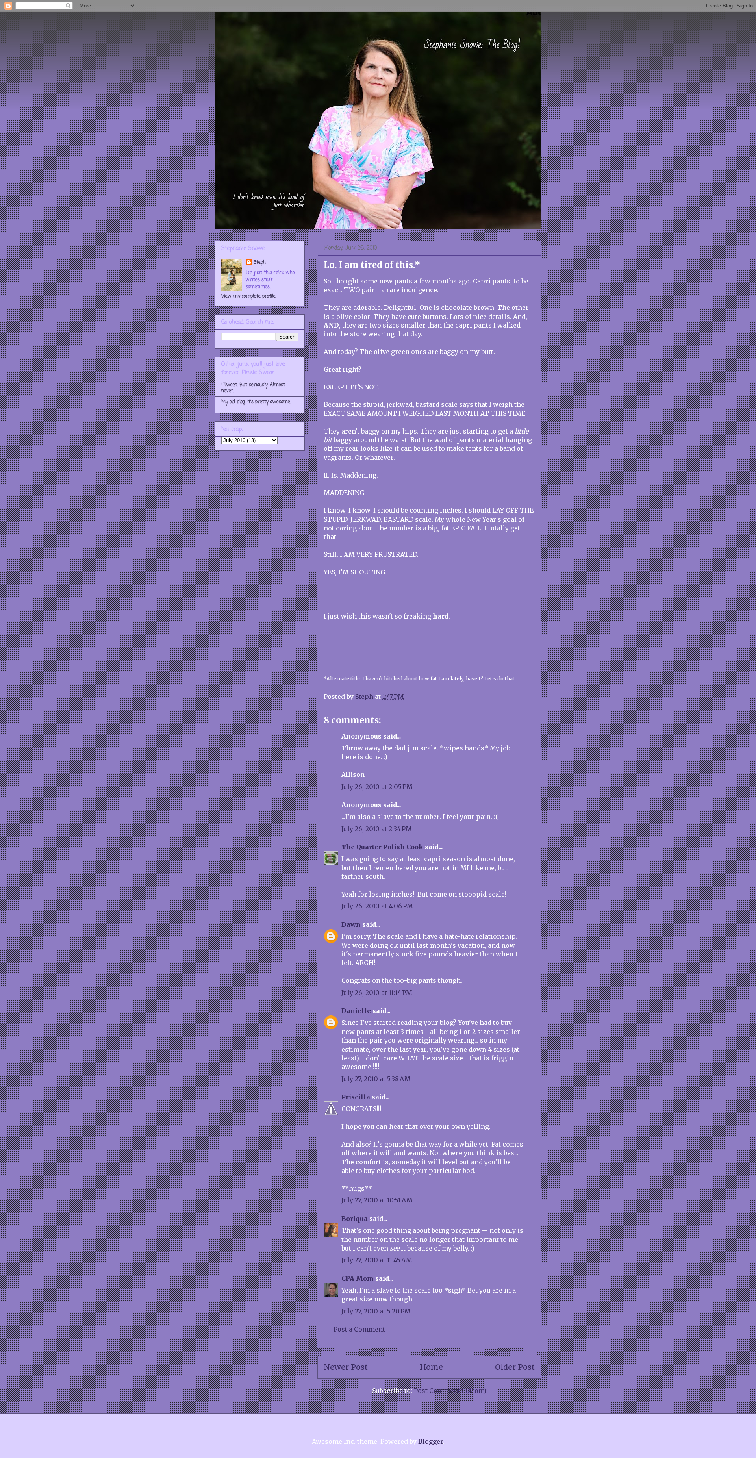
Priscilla (355, 1097)
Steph (260, 262)
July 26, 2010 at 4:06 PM (377, 906)
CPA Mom (357, 1278)
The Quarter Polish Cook (382, 847)
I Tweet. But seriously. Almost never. (253, 388)
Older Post (515, 1367)
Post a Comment (359, 1329)
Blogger (430, 1441)
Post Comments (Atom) (450, 1391)
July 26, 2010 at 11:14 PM (376, 993)
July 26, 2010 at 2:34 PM (376, 829)
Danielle (356, 1011)
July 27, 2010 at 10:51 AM (377, 1200)
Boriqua (354, 1219)
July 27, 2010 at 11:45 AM (376, 1260)
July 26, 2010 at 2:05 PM (377, 787)
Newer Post (346, 1367)
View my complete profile (248, 296)
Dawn (351, 924)
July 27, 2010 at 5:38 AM (376, 1079)
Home (431, 1367)
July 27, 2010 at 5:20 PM (376, 1311)
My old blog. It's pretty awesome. (256, 402)
